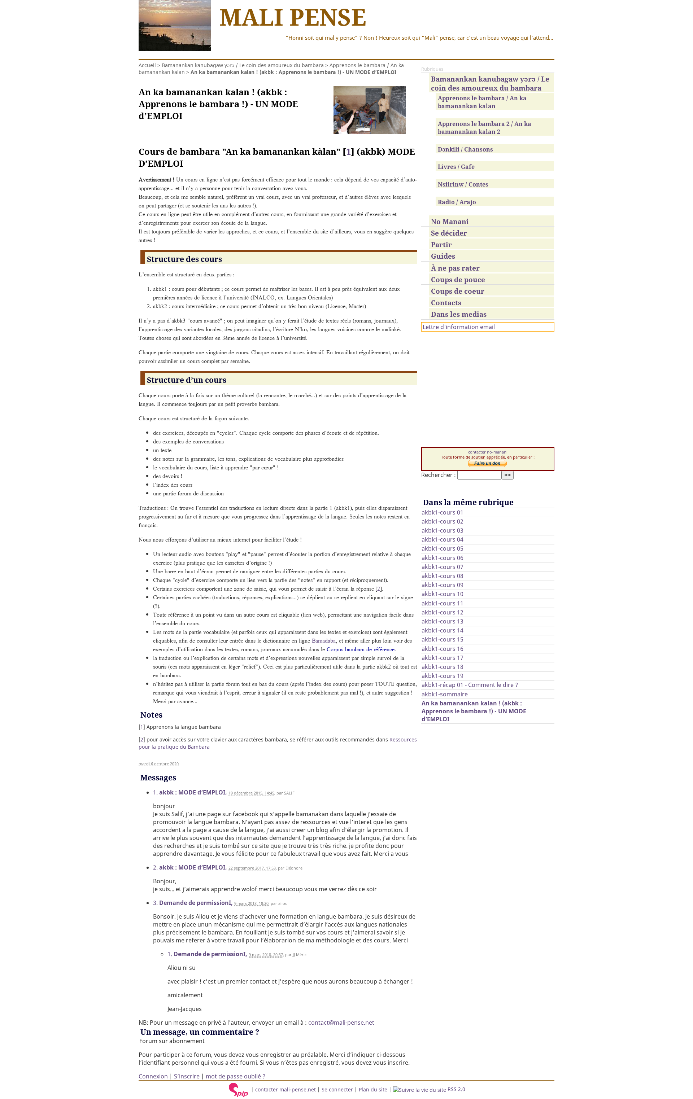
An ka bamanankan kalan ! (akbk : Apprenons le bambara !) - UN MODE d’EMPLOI (474, 711)
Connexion (153, 1076)
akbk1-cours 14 (442, 630)
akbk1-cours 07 (442, 567)
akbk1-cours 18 (442, 667)
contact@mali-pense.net (341, 1022)
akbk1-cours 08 (442, 576)
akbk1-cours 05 (442, 548)
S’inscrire (187, 1076)
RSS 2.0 (455, 1089)
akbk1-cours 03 (442, 530)
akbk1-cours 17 (442, 658)
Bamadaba (324, 640)
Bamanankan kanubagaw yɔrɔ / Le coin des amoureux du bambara (243, 65)
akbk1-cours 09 (442, 585)
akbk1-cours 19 (442, 676)
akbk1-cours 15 (442, 639)
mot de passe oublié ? (235, 1076)
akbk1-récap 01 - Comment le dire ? (470, 685)
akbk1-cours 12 (442, 612)
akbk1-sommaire (445, 694)
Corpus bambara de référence (361, 649)
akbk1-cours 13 (442, 621)
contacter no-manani (487, 452)
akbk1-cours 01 (442, 512)
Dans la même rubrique (468, 502)
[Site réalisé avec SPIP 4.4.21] (238, 1089)
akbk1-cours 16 (442, 649)
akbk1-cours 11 (442, 603)
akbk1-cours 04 (442, 539)
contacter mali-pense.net (285, 1089)
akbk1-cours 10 (442, 594)
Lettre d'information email (459, 327)
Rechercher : (438, 475)
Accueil (147, 65)
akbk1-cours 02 (442, 521)
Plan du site (373, 1089)
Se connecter (337, 1089)
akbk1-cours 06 (442, 558)
